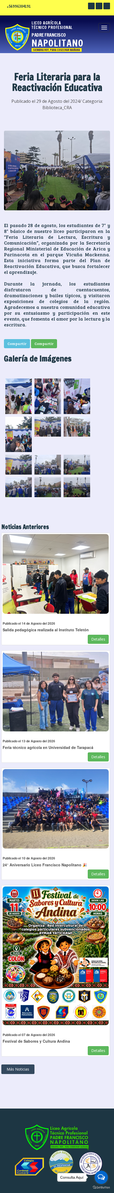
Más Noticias (18, 1069)
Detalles (98, 639)
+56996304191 (19, 6)
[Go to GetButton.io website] (101, 1187)
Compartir (17, 343)
